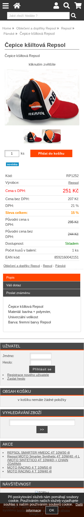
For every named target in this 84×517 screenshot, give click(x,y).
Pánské (60, 266)
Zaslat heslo (16, 378)
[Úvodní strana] (17, 7)
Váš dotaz (13, 285)
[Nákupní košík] (78, 7)
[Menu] (5, 6)
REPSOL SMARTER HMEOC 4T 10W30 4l (38, 452)
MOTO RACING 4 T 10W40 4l (29, 471)
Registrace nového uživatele (28, 375)
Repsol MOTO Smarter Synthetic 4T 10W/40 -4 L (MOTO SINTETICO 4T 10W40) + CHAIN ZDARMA (43, 460)
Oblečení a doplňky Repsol (22, 266)
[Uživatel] (56, 7)
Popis (10, 277)
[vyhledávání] (66, 7)
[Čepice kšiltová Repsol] (42, 97)
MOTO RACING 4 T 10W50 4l (29, 467)
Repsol (73, 182)
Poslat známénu (18, 293)
